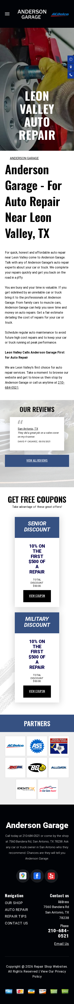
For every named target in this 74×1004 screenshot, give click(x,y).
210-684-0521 (31, 836)
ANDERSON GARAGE (24, 158)
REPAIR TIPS (16, 916)
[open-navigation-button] (7, 14)
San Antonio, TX (28, 428)
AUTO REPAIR (16, 910)
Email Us (61, 944)
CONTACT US (16, 923)
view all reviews (37, 460)
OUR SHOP (14, 903)
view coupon (37, 595)
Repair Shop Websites (50, 966)
